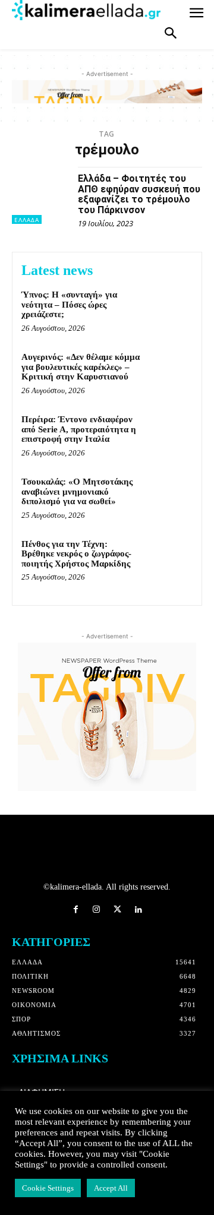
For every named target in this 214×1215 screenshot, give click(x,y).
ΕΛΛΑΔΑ (26, 220)
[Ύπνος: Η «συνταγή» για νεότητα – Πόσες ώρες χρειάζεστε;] (170, 309)
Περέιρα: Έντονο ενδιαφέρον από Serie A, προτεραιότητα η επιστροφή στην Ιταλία (78, 429)
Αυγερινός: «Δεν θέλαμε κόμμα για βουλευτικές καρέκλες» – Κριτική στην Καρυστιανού (80, 366)
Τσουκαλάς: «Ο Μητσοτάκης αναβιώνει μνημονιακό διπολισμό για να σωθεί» (77, 491)
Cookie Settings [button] (48, 1188)
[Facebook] (75, 910)
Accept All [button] (111, 1188)
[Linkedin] (138, 910)
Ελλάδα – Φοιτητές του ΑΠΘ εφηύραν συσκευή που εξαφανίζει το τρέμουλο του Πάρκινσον (139, 194)
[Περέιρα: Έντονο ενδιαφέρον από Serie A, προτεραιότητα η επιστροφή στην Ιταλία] (170, 434)
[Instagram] (96, 910)
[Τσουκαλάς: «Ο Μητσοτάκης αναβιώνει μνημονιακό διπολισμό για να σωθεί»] (170, 496)
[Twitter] (117, 910)
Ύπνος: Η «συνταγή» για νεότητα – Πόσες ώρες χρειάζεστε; (69, 304)
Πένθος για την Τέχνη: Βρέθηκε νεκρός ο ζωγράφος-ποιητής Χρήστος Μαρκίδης (76, 553)
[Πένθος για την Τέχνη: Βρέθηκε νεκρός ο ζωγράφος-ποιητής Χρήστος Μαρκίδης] (170, 559)
